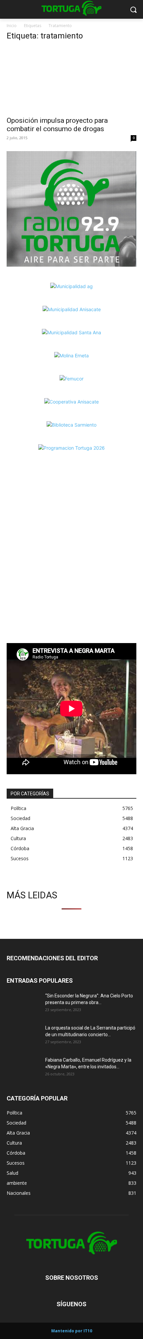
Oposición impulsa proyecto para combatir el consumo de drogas (57, 124)
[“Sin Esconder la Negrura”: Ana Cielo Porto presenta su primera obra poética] (23, 1004)
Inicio (12, 25)
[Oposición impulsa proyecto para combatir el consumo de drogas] (71, 80)
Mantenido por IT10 (71, 1331)
